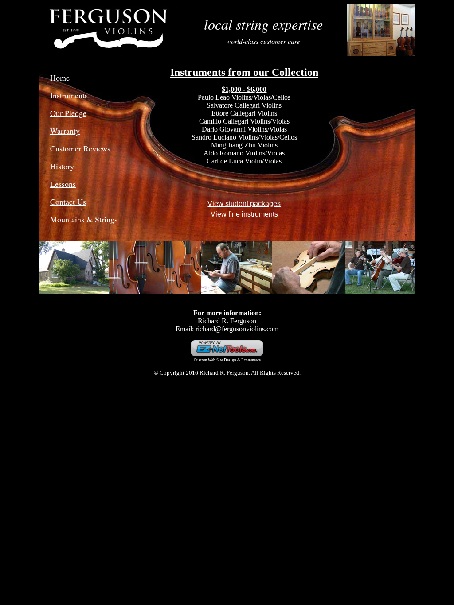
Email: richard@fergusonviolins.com (227, 329)
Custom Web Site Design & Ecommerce (227, 360)
